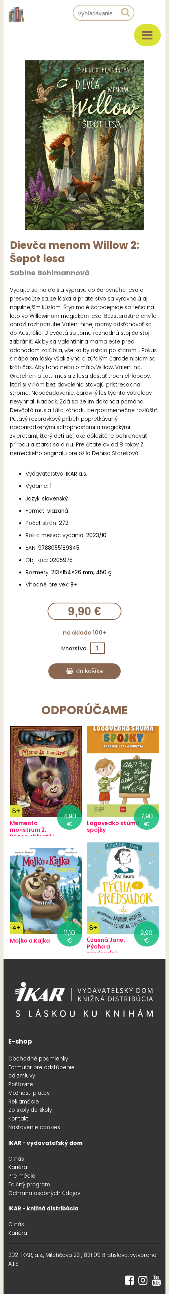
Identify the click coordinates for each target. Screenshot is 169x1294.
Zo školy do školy (30, 1110)
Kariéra (17, 1167)
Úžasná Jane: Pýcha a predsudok (106, 946)
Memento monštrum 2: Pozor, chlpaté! (32, 830)
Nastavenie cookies (34, 1127)
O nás (16, 1159)
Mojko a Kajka (30, 940)
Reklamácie (23, 1101)
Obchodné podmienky (38, 1058)
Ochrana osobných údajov (44, 1193)
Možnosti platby (29, 1093)
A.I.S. (14, 1264)
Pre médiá (21, 1176)
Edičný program (29, 1184)
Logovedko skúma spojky (113, 826)
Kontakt (18, 1118)
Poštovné (20, 1084)
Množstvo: (74, 648)
